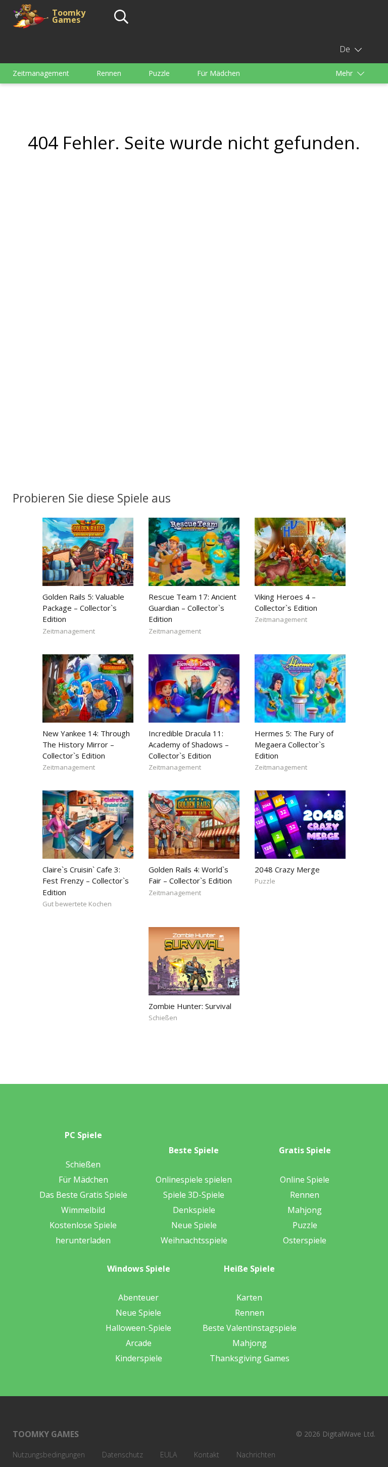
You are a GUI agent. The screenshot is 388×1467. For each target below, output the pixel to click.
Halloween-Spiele (138, 1327)
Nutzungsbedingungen (49, 1454)
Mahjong (304, 1209)
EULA (168, 1454)
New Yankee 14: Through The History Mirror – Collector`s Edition (86, 744)
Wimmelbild (83, 1209)
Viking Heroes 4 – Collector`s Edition (286, 602)
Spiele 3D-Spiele (193, 1194)
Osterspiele (304, 1240)
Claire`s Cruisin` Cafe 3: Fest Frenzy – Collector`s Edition (85, 880)
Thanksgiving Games (249, 1358)
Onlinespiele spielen (194, 1179)
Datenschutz (122, 1454)
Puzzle (159, 73)
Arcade (139, 1343)
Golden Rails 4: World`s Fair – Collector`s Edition (190, 875)
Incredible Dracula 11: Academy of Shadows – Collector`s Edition (189, 744)
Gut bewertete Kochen (77, 903)
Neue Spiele (194, 1225)
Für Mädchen (218, 73)
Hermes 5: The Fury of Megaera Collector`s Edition (294, 744)
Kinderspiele (138, 1358)
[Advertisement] (194, 255)
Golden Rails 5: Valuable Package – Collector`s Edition (83, 608)
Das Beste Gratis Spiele (83, 1194)
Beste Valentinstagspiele (250, 1327)
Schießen (163, 1017)
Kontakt (206, 1454)
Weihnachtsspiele (194, 1240)
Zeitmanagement (41, 73)
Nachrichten (255, 1454)
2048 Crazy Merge (287, 869)
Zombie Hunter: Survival (190, 1006)
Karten (249, 1297)
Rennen (108, 73)
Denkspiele (194, 1209)
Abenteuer (138, 1297)
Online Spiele (304, 1179)
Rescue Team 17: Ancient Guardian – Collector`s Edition (192, 608)
